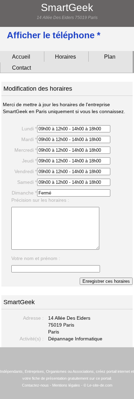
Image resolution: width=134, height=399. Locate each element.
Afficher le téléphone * (53, 35)
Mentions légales (66, 385)
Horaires (65, 57)
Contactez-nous (35, 385)
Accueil (21, 57)
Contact (21, 68)
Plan (109, 57)
